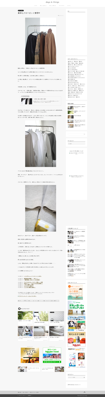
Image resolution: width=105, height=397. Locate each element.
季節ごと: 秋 (81, 90)
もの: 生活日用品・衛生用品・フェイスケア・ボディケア (77, 77)
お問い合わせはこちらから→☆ (74, 384)
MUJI (77, 63)
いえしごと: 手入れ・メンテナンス (73, 66)
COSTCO (76, 61)
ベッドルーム (78, 87)
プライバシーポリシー (22, 395)
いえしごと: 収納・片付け (33, 300)
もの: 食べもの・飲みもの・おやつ (73, 82)
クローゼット (41, 300)
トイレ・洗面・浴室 (71, 87)
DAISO (26, 300)
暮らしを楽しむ (43, 5)
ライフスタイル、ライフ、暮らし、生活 (33, 282)
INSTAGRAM (61, 5)
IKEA (69, 63)
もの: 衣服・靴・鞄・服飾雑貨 (49, 300)
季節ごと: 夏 (70, 90)
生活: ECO (73, 92)
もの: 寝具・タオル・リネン (79, 74)
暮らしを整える (53, 5)
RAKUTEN (81, 63)
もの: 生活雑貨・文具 (72, 79)
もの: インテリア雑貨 (72, 71)
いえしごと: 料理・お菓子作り (73, 69)
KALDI (73, 63)
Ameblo (69, 5)
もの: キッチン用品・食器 (80, 71)
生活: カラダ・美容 (80, 92)
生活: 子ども (70, 95)
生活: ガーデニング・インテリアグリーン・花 (75, 93)
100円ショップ (21, 300)
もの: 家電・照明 (71, 74)
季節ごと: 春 (57, 300)
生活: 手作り (76, 95)
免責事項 (29, 395)
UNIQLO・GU (71, 64)
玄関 (69, 92)
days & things (52, 2)
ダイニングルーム (81, 85)
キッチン (70, 85)
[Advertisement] (76, 33)
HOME (35, 5)
